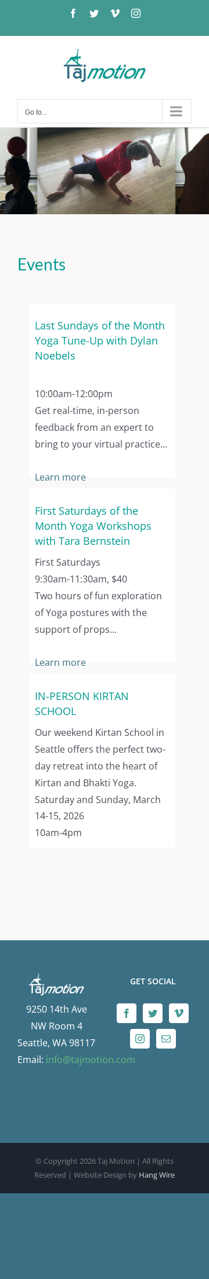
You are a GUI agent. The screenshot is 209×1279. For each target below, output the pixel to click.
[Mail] (166, 1039)
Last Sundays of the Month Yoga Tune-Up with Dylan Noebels (100, 340)
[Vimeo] (179, 1013)
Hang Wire (157, 1175)
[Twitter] (153, 1013)
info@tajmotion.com (90, 1059)
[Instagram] (140, 1039)
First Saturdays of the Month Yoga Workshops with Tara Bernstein (93, 526)
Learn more (60, 477)
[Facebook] (126, 1013)
